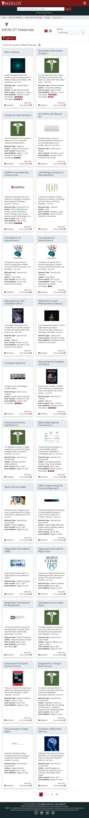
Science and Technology (33, 17)
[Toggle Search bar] (44, 14)
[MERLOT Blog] (53, 814)
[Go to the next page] (52, 794)
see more (17, 82)
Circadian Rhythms (14, 363)
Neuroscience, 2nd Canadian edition (14, 302)
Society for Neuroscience (17, 115)
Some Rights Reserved (45, 804)
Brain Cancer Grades (15, 487)
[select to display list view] (50, 31)
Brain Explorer (12, 52)
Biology (47, 17)
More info (27, 103)
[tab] (6, 24)
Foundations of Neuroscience (12, 239)
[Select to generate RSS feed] (39, 45)
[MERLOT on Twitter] (42, 814)
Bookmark (9, 105)
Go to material (24, 105)
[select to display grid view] (46, 31)
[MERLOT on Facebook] (36, 814)
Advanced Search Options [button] (44, 13)
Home (4, 17)
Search (68, 9)
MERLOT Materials (15, 17)
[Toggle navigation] (84, 3)
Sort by (60, 29)
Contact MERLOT (60, 804)
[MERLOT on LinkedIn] (47, 814)
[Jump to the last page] (57, 794)
